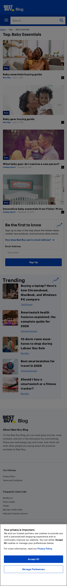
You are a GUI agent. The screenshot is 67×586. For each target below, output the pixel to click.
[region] (33, 555)
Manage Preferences (33, 569)
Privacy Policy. (45, 548)
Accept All (33, 559)
